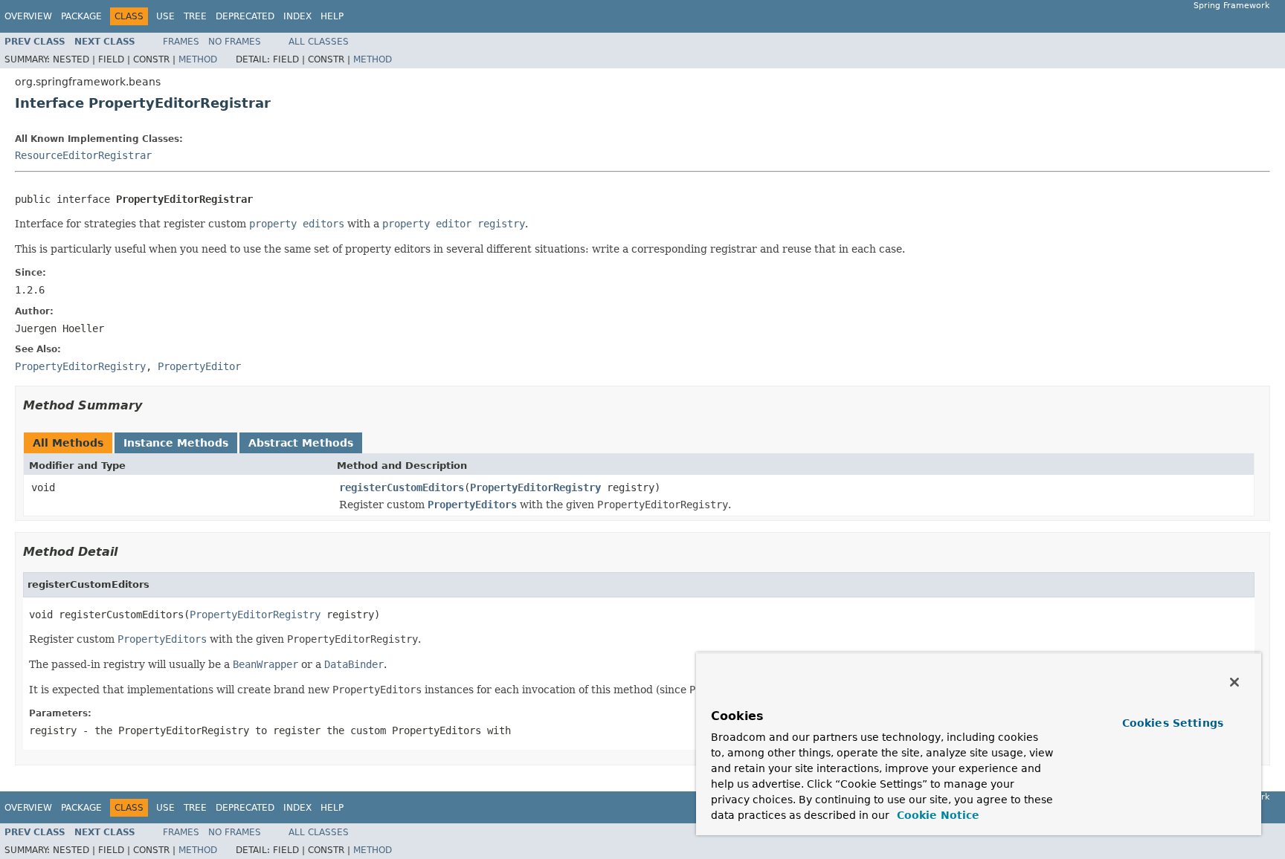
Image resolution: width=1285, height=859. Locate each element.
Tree (195, 16)
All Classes (319, 41)
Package (81, 16)
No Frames (234, 41)
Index (297, 16)
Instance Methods (175, 443)
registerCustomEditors (401, 487)
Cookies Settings (1172, 723)
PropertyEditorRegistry (535, 487)
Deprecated (245, 16)
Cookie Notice (936, 815)
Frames (181, 41)
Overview (28, 16)
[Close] (1234, 682)
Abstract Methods (300, 443)
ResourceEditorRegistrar (83, 155)
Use (165, 16)
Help (332, 16)
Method (197, 59)
